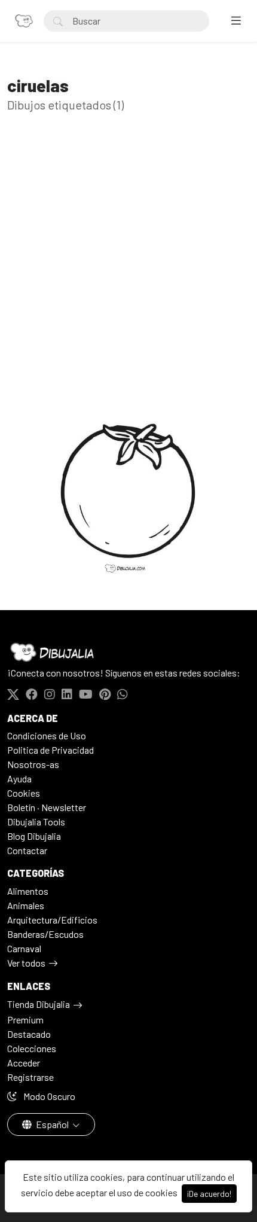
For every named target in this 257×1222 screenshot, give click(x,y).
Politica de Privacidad (50, 749)
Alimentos (27, 891)
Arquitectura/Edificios (52, 919)
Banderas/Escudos (45, 934)
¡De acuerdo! (209, 1194)
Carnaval (24, 948)
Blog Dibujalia (34, 836)
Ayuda (19, 778)
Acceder (23, 1062)
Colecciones (31, 1048)
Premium (25, 1019)
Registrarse (30, 1077)
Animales (25, 905)
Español (52, 1124)
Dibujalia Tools (36, 821)
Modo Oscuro (48, 1096)
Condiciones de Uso (46, 735)
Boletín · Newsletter (46, 807)
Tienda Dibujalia (38, 1004)
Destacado (29, 1034)
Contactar (27, 850)
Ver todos (26, 962)
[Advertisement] (128, 280)
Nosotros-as (33, 764)
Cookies (23, 793)
